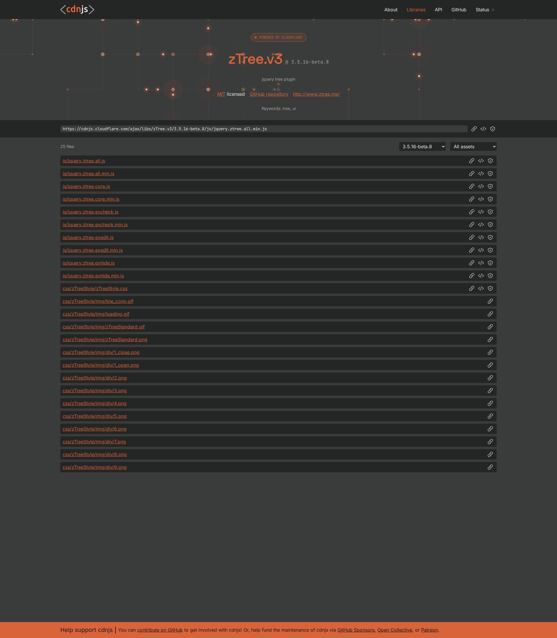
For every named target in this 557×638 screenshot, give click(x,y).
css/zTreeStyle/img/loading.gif (96, 314)
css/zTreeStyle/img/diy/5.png (95, 416)
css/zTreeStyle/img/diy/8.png (95, 454)
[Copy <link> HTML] (481, 288)
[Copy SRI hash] (493, 129)
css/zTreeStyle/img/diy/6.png (94, 428)
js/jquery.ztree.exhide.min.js (93, 275)
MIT (221, 94)
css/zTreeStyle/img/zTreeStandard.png (105, 339)
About (390, 9)
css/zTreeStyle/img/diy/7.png (94, 441)
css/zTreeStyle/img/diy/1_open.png (101, 365)
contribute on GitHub (160, 630)
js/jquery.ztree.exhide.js (89, 262)
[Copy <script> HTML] (483, 129)
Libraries (416, 9)
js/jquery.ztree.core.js (86, 186)
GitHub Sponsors (356, 630)
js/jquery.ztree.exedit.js (88, 237)
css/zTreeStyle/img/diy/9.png (95, 467)
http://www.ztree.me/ (316, 94)
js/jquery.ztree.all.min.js (88, 173)
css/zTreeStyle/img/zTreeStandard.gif (104, 326)
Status (482, 9)
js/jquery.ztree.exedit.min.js (93, 250)
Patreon (429, 630)
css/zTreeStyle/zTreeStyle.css (95, 288)
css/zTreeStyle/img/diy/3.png (95, 390)
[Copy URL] (474, 129)
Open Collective (394, 630)
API (438, 9)
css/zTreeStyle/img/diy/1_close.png (101, 352)
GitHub (458, 9)
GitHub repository (268, 94)
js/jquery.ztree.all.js (84, 160)
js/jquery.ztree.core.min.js (91, 199)
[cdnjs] (77, 9)
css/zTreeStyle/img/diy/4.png (94, 403)
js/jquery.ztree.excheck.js (90, 211)
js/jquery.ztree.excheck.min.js (95, 224)
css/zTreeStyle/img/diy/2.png (95, 377)
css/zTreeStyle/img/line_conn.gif (98, 301)
